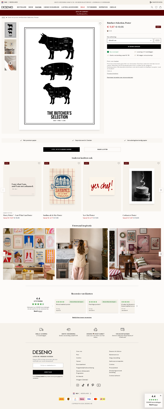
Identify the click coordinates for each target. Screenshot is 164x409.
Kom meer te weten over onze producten (120, 77)
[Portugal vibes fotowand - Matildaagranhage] (82, 254)
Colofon (78, 358)
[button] (157, 40)
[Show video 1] (10, 63)
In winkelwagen (134, 46)
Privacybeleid (113, 368)
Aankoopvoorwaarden (116, 361)
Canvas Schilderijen (51, 7)
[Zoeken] (152, 7)
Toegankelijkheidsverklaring (85, 368)
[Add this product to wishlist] (100, 23)
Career (78, 361)
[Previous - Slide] (3, 190)
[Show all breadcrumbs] (4, 17)
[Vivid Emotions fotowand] (29, 254)
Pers (77, 355)
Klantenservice (114, 355)
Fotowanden (92, 7)
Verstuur (48, 372)
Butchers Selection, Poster (30, 17)
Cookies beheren (114, 375)
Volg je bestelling (114, 358)
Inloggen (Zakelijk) (82, 380)
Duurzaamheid (81, 364)
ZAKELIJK (113, 7)
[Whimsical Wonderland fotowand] (135, 254)
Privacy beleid (40, 376)
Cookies (111, 364)
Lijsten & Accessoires (70, 7)
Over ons (79, 351)
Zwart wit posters (13, 17)
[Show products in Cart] (160, 7)
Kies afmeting (111, 37)
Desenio (87, 403)
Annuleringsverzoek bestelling (115, 371)
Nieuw (31, 7)
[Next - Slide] (161, 190)
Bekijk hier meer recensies (82, 317)
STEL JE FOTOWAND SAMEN (61, 149)
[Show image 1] (10, 30)
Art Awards (79, 376)
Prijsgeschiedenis (112, 73)
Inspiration (103, 7)
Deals (83, 7)
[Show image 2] (10, 46)
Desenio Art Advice (115, 351)
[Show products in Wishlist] (156, 7)
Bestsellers (21, 7)
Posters (38, 7)
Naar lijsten (102, 149)
